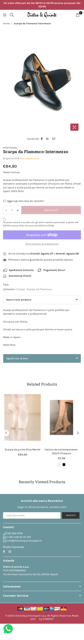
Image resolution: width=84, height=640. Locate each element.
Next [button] (78, 433)
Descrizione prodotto (18, 299)
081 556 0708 (14, 533)
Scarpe (20, 289)
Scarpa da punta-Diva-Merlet (22, 449)
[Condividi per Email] (53, 138)
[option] (42, 83)
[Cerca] (11, 15)
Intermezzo (10, 147)
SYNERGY (48, 618)
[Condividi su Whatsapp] (47, 138)
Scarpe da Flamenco (39, 289)
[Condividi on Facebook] (42, 138)
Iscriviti (71, 515)
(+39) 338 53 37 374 (18, 536)
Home (6, 23)
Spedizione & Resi (17, 358)
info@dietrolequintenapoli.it (24, 540)
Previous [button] (6, 433)
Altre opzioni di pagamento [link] (42, 243)
